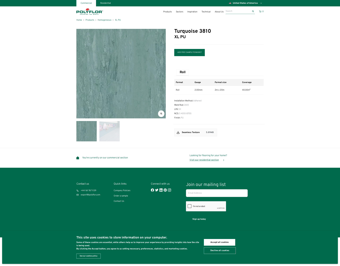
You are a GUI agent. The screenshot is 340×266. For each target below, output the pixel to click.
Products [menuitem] (167, 12)
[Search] (253, 11)
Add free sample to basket (189, 52)
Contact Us (119, 201)
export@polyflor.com (90, 195)
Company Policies (122, 190)
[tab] (183, 72)
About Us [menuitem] (219, 12)
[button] (161, 113)
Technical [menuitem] (206, 12)
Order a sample (121, 196)
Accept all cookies (219, 242)
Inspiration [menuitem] (192, 12)
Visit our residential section (204, 160)
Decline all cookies (219, 250)
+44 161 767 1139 (88, 190)
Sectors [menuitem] (179, 12)
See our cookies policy (88, 256)
